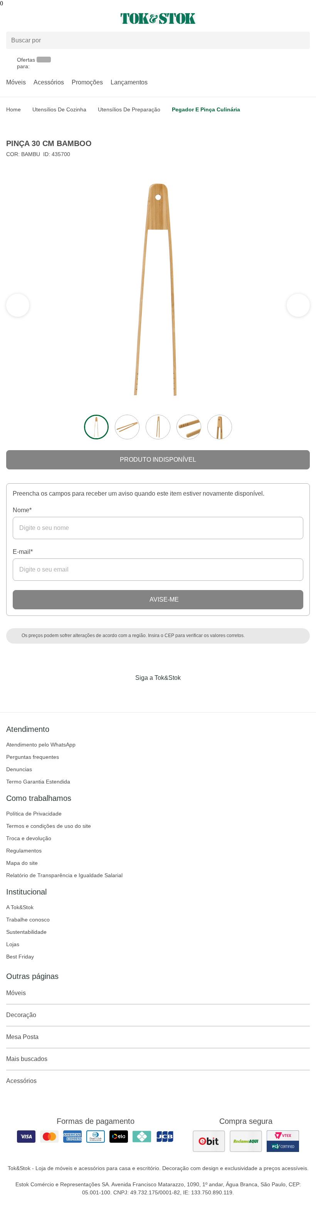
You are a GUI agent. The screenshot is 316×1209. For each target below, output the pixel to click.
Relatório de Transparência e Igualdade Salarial (64, 875)
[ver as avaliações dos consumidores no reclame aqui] (246, 1141)
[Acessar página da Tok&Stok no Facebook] (125, 694)
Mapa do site (22, 863)
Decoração (21, 1015)
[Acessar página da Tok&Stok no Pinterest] (169, 694)
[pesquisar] (300, 40)
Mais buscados (26, 1059)
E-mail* (23, 551)
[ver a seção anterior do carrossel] (298, 305)
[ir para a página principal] (158, 18)
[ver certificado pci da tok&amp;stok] (283, 1141)
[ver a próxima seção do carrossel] (17, 305)
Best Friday (20, 956)
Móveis (16, 82)
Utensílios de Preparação (129, 109)
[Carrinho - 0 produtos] (305, 18)
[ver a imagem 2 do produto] (127, 427)
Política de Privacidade (34, 813)
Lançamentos (129, 82)
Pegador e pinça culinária (206, 109)
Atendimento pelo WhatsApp (41, 745)
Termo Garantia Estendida (38, 782)
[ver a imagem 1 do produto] (96, 427)
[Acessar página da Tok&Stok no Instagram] (147, 694)
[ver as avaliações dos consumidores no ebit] (209, 1141)
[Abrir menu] (52, 18)
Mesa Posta (22, 1037)
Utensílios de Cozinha (59, 109)
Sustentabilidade (26, 932)
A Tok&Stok (20, 907)
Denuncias (19, 769)
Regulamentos (24, 850)
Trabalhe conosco (28, 919)
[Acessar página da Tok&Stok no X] (190, 694)
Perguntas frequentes (32, 757)
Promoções (87, 82)
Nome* (22, 510)
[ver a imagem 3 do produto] (158, 427)
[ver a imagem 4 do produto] (188, 427)
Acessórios (49, 82)
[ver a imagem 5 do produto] (219, 427)
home (13, 109)
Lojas (12, 944)
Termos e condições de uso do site (48, 826)
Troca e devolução (28, 838)
